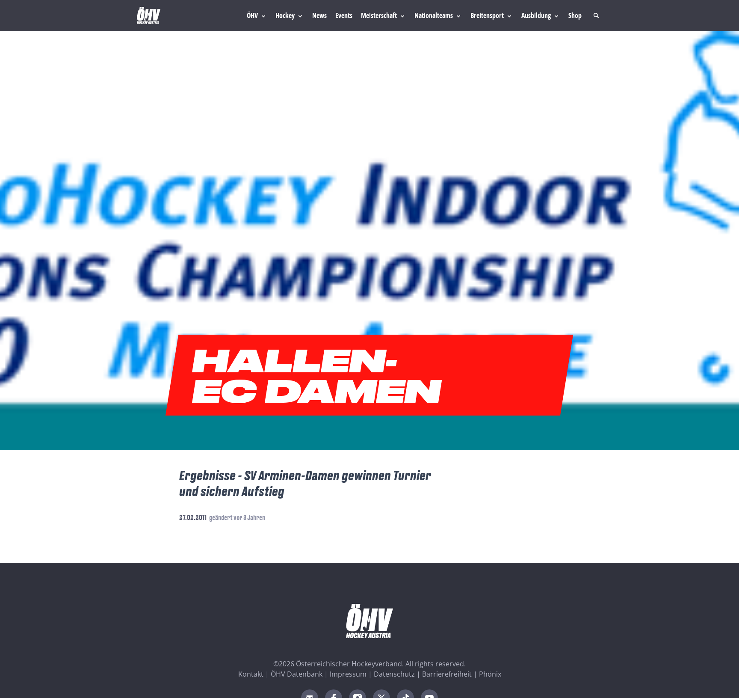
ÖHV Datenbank (296, 674)
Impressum (348, 674)
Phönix (490, 674)
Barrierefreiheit (447, 674)
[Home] (148, 15)
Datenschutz (394, 674)
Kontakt (250, 674)
